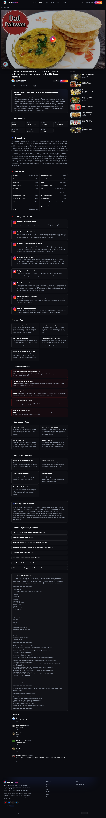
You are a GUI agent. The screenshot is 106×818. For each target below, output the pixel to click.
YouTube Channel (80, 784)
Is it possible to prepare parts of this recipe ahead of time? (30, 542)
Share (57, 80)
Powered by (6, 805)
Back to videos (6, 7)
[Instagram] (13, 802)
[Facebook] (9, 802)
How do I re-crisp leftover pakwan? (23, 563)
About (58, 2)
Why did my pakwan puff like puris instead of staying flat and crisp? (33, 547)
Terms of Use (49, 813)
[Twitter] (17, 802)
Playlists (52, 2)
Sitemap (64, 2)
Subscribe (99, 2)
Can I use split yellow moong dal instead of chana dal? (29, 532)
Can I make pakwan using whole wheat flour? (26, 558)
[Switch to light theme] (82, 2)
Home (34, 2)
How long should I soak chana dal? (23, 552)
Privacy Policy (57, 813)
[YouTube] (5, 802)
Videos (40, 2)
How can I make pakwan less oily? (23, 537)
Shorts (46, 2)
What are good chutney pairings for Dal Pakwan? (27, 568)
